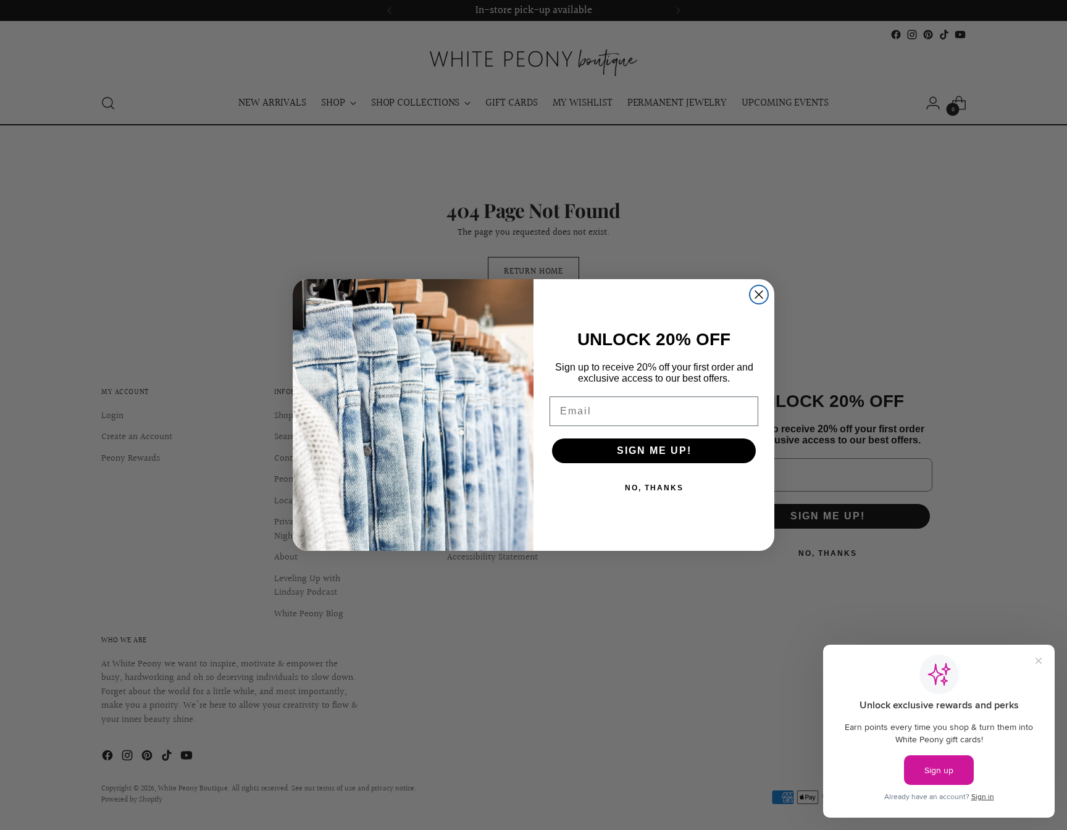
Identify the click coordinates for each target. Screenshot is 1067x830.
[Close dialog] (759, 294)
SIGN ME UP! (654, 450)
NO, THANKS (654, 488)
